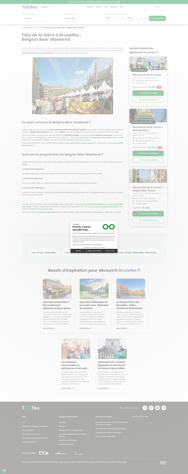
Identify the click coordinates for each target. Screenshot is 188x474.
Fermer (78, 251)
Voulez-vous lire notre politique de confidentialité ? (87, 245)
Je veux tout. (109, 251)
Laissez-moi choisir (94, 251)
